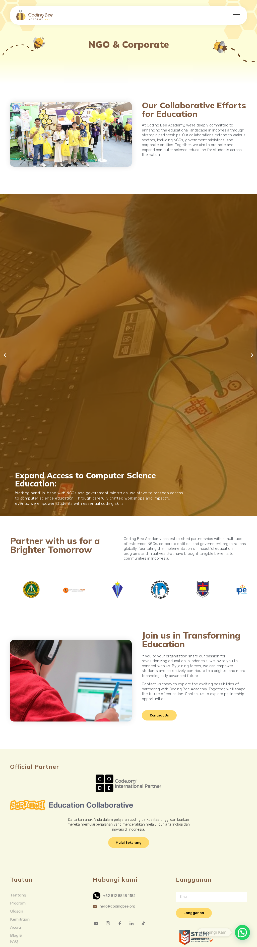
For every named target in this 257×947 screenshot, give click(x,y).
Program (18, 903)
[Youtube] (98, 923)
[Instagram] (110, 923)
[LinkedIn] (134, 923)
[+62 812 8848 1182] (128, 895)
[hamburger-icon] (236, 15)
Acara (15, 927)
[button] (5, 355)
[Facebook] (122, 923)
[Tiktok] (145, 923)
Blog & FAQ (16, 938)
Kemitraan (20, 919)
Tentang (18, 894)
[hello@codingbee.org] (128, 906)
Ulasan (16, 911)
